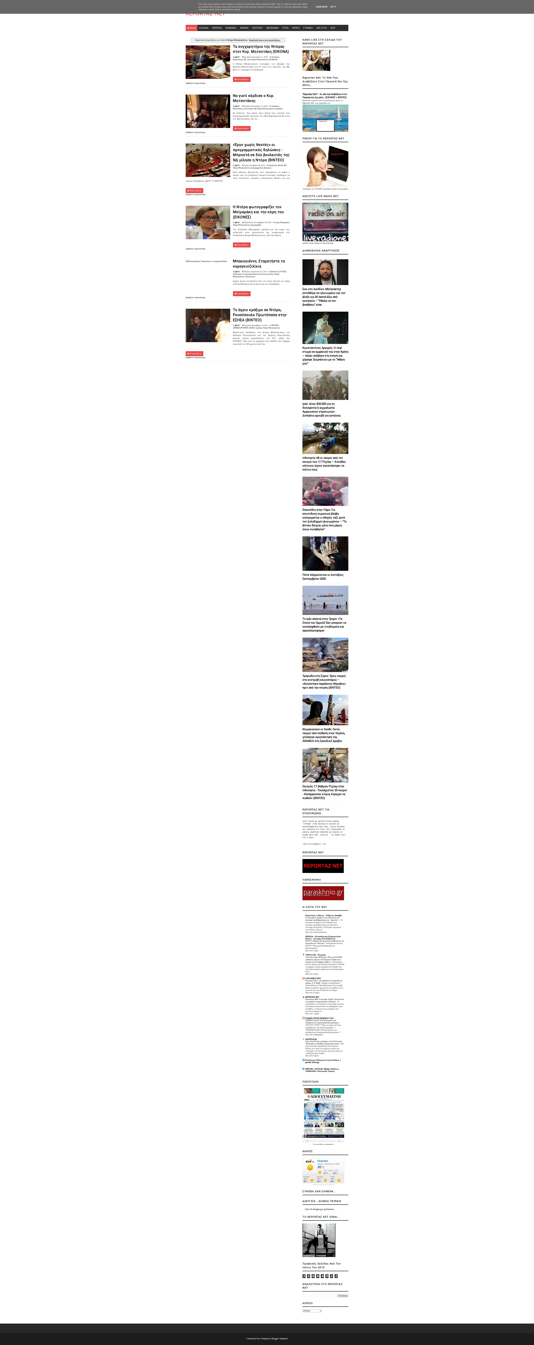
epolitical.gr (311, 1039)
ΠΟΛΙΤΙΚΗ (257, 28)
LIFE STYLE (321, 28)
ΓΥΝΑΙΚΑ (308, 28)
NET (238, 57)
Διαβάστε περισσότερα (195, 83)
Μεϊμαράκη (284, 222)
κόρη (277, 222)
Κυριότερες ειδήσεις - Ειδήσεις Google (323, 915)
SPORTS (296, 28)
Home (193, 28)
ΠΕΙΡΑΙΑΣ (217, 28)
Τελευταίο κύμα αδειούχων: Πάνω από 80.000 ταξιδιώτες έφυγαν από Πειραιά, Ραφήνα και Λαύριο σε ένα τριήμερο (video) (323, 959)
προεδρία (279, 109)
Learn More (321, 7)
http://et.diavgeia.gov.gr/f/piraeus (319, 1209)
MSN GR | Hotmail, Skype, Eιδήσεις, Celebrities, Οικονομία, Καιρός (322, 1070)
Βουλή (280, 165)
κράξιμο (259, 328)
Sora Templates (262, 1338)
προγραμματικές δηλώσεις (260, 168)
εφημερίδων (330, 1144)
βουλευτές (273, 165)
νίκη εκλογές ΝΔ (250, 109)
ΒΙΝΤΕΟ (275, 325)
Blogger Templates (280, 1338)
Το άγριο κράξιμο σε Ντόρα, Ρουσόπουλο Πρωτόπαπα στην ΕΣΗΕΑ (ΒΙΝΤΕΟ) (260, 315)
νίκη (248, 59)
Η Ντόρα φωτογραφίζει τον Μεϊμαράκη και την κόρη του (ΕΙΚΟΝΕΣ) (258, 212)
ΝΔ (245, 59)
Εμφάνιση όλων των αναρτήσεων (264, 40)
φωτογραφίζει (255, 225)
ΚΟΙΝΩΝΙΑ (231, 28)
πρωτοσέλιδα (319, 1144)
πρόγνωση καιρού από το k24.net (323, 1184)
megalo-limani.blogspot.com (319, 1018)
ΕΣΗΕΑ (252, 328)
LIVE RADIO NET (313, 978)
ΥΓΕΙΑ (285, 28)
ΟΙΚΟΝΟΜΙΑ (272, 28)
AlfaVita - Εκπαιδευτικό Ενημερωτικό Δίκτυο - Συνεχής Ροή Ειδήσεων (323, 937)
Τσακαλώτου (250, 277)
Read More (243, 79)
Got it (333, 7)
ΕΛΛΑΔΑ (203, 28)
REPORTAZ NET (205, 14)
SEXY (333, 28)
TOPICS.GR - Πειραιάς (315, 955)
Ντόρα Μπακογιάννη (259, 59)
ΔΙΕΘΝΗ (244, 28)
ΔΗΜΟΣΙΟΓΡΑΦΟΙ (240, 328)
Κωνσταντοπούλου (266, 274)
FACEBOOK (273, 59)
